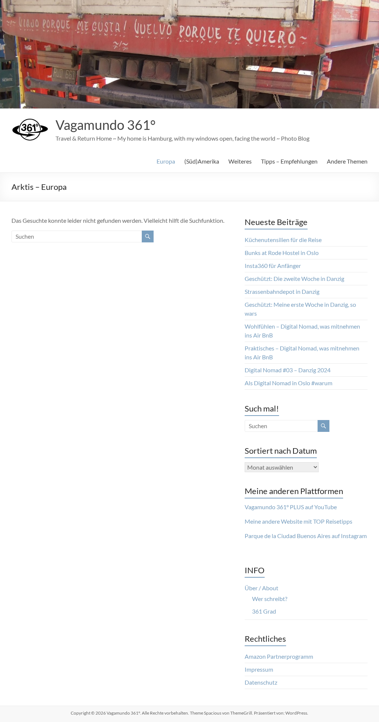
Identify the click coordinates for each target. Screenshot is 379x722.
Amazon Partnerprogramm (279, 656)
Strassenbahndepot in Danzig (282, 291)
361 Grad (264, 611)
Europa (166, 161)
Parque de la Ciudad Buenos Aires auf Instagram (306, 535)
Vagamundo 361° (105, 125)
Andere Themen (347, 161)
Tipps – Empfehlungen (289, 161)
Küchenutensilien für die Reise (283, 239)
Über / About (261, 587)
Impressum (259, 669)
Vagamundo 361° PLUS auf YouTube (291, 506)
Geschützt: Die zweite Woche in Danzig (294, 278)
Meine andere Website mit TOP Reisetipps (298, 521)
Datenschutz (261, 682)
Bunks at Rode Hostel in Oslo (282, 252)
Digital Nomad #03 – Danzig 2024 (288, 369)
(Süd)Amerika (201, 161)
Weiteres (240, 161)
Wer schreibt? (269, 598)
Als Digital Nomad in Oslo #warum (288, 382)
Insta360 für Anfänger (273, 265)
